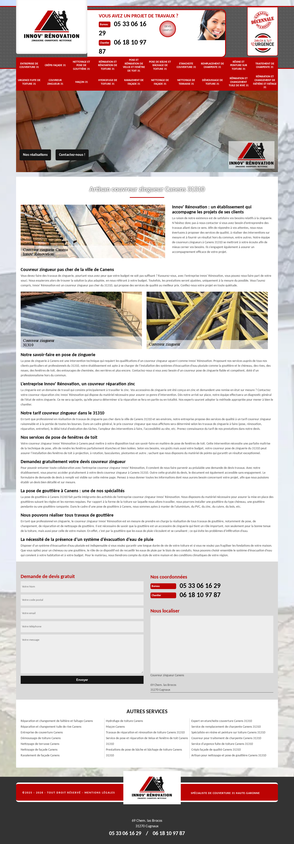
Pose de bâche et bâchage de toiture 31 (160, 65)
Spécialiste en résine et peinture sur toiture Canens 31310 (228, 732)
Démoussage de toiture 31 (212, 82)
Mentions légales (100, 792)
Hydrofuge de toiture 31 (107, 82)
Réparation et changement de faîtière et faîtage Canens (57, 721)
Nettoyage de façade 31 (160, 82)
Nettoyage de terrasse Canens (40, 744)
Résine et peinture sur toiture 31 (238, 65)
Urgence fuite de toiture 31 (29, 82)
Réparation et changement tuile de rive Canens (51, 727)
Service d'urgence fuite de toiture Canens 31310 (222, 744)
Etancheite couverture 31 (186, 65)
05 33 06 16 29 (200, 586)
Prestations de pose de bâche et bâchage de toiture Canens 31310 (144, 752)
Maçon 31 (81, 82)
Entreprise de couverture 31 (29, 65)
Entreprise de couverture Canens (42, 732)
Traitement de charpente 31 (264, 65)
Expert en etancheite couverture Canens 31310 (221, 721)
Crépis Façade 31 (55, 65)
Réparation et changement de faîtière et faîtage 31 (265, 82)
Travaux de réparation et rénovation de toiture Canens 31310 (145, 732)
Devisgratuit (168, 28)
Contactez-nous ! (72, 155)
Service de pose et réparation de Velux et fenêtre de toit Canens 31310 (147, 741)
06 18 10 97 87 (200, 595)
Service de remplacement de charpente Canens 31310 (226, 727)
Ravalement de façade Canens (40, 755)
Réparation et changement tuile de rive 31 (239, 82)
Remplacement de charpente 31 (212, 65)
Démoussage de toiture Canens (41, 738)
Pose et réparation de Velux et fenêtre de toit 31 (134, 65)
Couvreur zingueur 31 (55, 82)
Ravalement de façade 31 (134, 82)
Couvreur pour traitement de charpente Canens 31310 (226, 738)
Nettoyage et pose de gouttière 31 (81, 65)
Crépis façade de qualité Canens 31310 (216, 750)
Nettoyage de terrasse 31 (186, 82)
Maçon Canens (115, 727)
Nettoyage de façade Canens (39, 750)
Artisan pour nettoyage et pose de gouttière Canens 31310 (228, 755)
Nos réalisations (35, 155)
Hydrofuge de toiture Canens (124, 721)
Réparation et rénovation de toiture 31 (107, 65)
